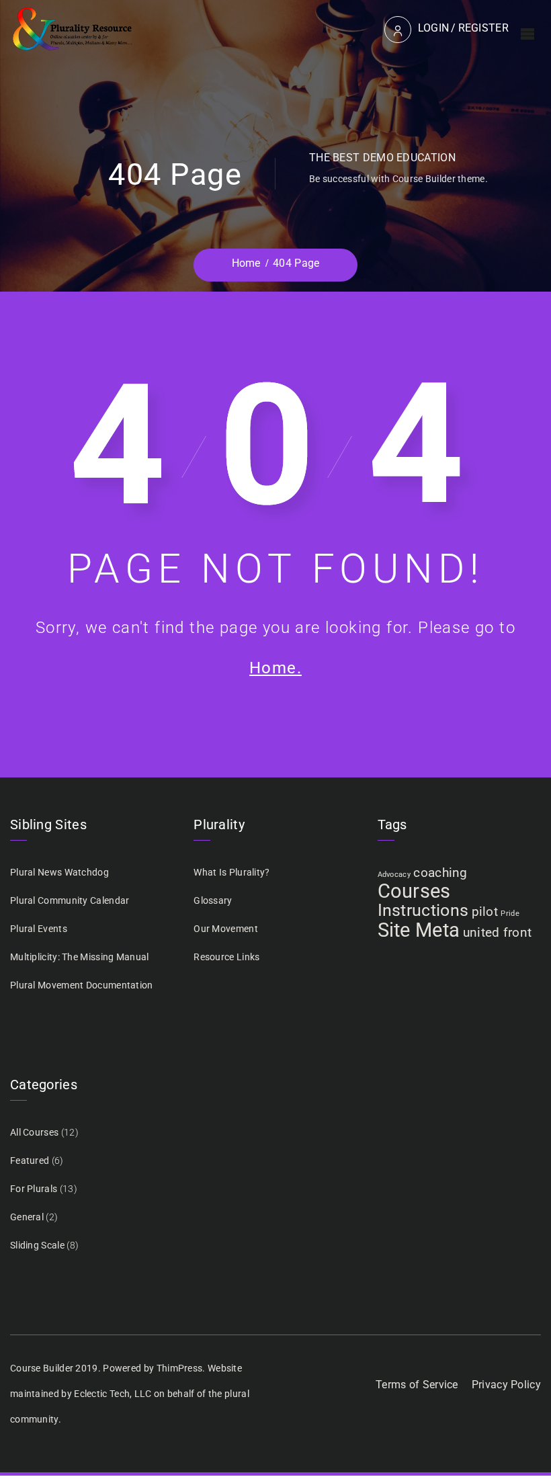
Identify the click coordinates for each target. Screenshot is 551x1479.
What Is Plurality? (231, 872)
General (27, 1217)
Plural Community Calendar (70, 900)
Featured (29, 1160)
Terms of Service (417, 1384)
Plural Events (38, 928)
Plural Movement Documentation (81, 985)
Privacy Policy (506, 1384)
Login (434, 28)
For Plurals (33, 1188)
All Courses (34, 1132)
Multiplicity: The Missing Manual (79, 957)
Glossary (213, 900)
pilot (485, 911)
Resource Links (226, 957)
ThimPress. (181, 1368)
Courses (414, 891)
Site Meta (419, 930)
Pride (510, 913)
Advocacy (394, 874)
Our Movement (226, 928)
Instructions (423, 910)
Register (483, 28)
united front (497, 932)
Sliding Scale (37, 1245)
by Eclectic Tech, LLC (106, 1393)
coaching (440, 872)
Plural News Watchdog (59, 872)
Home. (275, 668)
